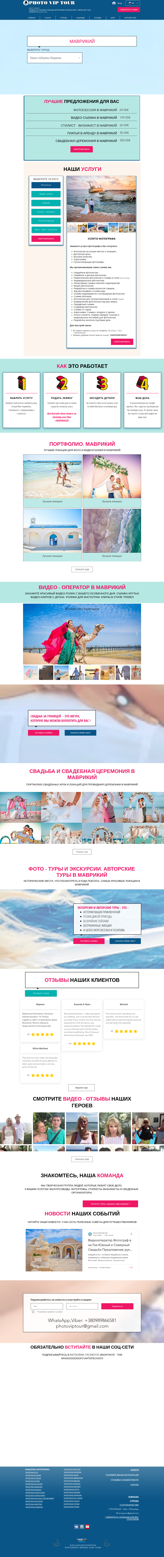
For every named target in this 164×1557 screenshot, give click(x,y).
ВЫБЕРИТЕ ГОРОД (38, 50)
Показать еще (82, 852)
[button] (63, 18)
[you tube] (87, 1538)
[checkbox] (78, 659)
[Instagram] (82, 1538)
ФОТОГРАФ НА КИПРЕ (33, 1487)
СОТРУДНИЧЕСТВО (129, 1517)
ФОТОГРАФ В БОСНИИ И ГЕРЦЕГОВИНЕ (40, 1510)
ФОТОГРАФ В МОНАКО (33, 1502)
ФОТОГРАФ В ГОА (32, 1484)
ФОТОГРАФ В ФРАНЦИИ (34, 1499)
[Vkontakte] (76, 1538)
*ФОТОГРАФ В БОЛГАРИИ (34, 1513)
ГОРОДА (135, 1497)
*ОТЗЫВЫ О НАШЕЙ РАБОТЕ (124, 1492)
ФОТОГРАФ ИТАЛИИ (33, 1493)
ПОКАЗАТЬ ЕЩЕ (82, 569)
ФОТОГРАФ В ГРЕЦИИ (33, 1490)
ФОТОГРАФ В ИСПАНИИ (34, 1496)
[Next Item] (131, 199)
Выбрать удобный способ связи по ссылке (100, 335)
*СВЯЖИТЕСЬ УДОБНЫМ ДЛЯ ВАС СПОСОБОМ (122, 1530)
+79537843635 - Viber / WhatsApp (123, 1521)
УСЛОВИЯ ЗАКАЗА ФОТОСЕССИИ (122, 1487)
